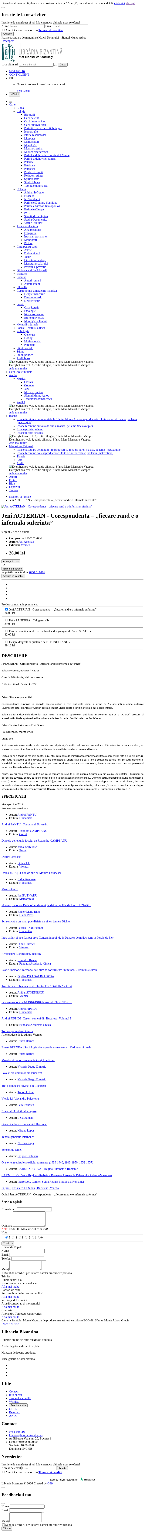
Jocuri (27, 256)
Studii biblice (32, 182)
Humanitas (25, 818)
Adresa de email (11, 1468)
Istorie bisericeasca (35, 135)
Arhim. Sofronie (34, 192)
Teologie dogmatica (36, 185)
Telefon (6, 1258)
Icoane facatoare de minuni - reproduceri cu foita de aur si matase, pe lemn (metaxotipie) (69, 449)
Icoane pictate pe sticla (30, 432)
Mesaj (5, 1269)
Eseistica (22, 273)
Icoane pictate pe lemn (30, 429)
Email (48, 26)
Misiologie (30, 145)
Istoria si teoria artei (35, 236)
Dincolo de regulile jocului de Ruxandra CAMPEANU (34, 840)
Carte (12, 104)
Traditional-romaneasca (38, 398)
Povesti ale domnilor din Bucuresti (22, 1073)
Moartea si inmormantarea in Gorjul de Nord (28, 1060)
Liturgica (29, 138)
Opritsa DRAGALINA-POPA (36, 976)
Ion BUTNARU (27, 895)
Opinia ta (7, 1225)
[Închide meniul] (10, 102)
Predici (21, 402)
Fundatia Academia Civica (35, 963)
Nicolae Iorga (26, 1143)
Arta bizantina (32, 229)
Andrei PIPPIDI (27, 1008)
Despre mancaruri (34, 294)
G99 (50, 1483)
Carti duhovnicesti (35, 124)
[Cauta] (55, 65)
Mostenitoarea (10, 889)
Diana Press (26, 915)
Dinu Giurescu (26, 944)
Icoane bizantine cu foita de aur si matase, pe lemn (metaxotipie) (55, 426)
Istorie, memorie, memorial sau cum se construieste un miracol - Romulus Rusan (49, 970)
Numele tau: (9, 1209)
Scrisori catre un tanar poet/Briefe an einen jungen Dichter (36, 921)
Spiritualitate (31, 179)
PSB (27, 212)
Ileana (22, 850)
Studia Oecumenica (35, 219)
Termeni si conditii (20, 1398)
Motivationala (32, 341)
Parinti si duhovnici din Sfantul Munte (46, 155)
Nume (5, 26)
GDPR (13, 1409)
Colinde (29, 385)
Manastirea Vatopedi (21, 446)
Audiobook (23, 358)
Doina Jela (24, 863)
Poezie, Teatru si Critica (31, 327)
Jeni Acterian (26, 541)
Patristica (29, 165)
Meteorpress (26, 898)
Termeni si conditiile (51, 30)
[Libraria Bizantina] (32, 60)
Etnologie (30, 310)
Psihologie (23, 331)
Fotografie (30, 233)
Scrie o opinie (21, 531)
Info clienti (15, 1394)
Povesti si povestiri (35, 266)
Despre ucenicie (11, 856)
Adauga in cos (11, 561)
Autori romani (32, 280)
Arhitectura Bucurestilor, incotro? (21, 953)
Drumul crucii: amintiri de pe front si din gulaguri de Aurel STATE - (48, 632)
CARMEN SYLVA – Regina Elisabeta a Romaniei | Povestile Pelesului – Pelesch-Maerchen (57, 1175)
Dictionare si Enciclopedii (32, 270)
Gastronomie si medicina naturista (37, 290)
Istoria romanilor (34, 314)
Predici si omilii (33, 172)
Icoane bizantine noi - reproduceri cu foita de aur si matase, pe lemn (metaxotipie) (65, 453)
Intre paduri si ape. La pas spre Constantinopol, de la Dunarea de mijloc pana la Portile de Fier (57, 937)
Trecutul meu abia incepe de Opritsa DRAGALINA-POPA (37, 986)
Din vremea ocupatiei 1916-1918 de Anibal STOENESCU (37, 1002)
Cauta (63, 64)
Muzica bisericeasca (36, 151)
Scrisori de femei (12, 1149)
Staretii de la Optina (36, 216)
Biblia (20, 107)
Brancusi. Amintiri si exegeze (19, 1111)
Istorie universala (34, 317)
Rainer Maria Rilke (29, 911)
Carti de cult (31, 118)
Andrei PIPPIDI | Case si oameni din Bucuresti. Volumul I (36, 1018)
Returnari (14, 1412)
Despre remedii (33, 297)
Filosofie (22, 287)
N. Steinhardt (32, 199)
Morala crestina (33, 148)
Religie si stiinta (33, 175)
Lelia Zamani (25, 1117)
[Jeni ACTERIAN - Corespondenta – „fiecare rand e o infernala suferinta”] (47, 506)
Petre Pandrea (26, 1105)
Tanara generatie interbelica (18, 1136)
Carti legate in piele (20, 371)
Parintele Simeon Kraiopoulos (42, 206)
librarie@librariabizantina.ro (25, 1435)
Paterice (29, 162)
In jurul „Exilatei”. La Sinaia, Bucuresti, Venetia (30, 1188)
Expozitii (14, 486)
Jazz (26, 388)
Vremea (25, 545)
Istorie (20, 304)
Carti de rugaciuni (35, 121)
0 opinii (6, 531)
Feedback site (18, 1405)
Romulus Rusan (27, 960)
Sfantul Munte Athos (36, 395)
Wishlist (14, 1401)
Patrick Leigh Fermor (30, 927)
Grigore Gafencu (28, 1156)
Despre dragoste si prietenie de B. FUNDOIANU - (38, 643)
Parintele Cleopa (34, 209)
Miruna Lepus (26, 1130)
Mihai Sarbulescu (28, 847)
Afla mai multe (18, 368)
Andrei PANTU (27, 814)
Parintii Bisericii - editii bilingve (43, 128)
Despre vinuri (32, 300)
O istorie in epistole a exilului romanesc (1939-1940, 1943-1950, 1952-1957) (47, 1162)
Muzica (21, 378)
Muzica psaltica (33, 392)
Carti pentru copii (27, 246)
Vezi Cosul (23, 90)
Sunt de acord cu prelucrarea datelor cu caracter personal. (39, 1273)
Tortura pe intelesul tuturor (17, 1031)
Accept (130, 3)
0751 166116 (17, 71)
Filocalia (29, 195)
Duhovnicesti (32, 253)
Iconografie (31, 131)
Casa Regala (31, 307)
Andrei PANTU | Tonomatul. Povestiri (25, 824)
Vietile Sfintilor (33, 222)
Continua (8, 1243)
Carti (19, 459)
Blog (12, 483)
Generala (29, 334)
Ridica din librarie (12, 568)
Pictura (28, 243)
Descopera (8, 40)
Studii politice (25, 354)
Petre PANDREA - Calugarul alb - (28, 622)
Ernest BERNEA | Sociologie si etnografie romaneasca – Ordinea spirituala (46, 1047)
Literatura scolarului (36, 263)
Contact (13, 1391)
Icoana (13, 415)
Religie (21, 111)
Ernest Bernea (26, 1041)
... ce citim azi (10, 64)
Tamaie (21, 456)
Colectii (21, 189)
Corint (23, 834)
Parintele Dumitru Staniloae (40, 202)
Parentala (29, 344)
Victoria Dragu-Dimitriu (32, 1066)
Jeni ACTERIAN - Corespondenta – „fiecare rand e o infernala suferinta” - (52, 611)
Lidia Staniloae (26, 879)
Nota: (5, 1232)
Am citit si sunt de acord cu (34, 30)
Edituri (13, 480)
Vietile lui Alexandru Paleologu (20, 1098)
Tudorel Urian (26, 1092)
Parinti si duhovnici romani (40, 158)
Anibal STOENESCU (30, 992)
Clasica (28, 382)
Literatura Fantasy (35, 260)
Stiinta (20, 351)
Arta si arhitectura (27, 226)
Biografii (29, 114)
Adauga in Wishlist (13, 576)
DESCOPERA (11, 1323)
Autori (13, 476)
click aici (119, 3)
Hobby (28, 338)
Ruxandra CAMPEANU (32, 830)
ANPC (13, 1415)
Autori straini (32, 283)
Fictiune (21, 277)
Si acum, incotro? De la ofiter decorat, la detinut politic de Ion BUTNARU (46, 905)
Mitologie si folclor (35, 321)
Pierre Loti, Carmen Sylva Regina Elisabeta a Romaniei (51, 1181)
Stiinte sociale (25, 348)
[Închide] (3, 7)
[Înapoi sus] (3, 1487)
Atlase (28, 250)
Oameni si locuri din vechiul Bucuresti (24, 1124)
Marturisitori (31, 141)
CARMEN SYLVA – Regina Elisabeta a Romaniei (48, 1168)
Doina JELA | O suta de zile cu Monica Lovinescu (32, 872)
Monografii (31, 239)
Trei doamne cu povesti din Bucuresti (24, 1085)
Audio (13, 375)
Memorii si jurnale (27, 324)
